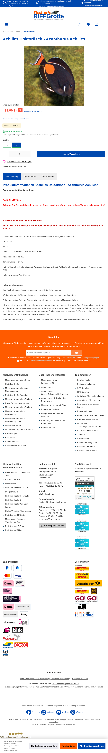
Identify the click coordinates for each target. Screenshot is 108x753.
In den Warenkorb (71, 154)
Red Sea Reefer (12, 384)
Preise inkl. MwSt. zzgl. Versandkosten (16, 119)
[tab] (12, 176)
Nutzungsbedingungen (90, 358)
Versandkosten (53, 719)
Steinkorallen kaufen (86, 384)
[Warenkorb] (103, 23)
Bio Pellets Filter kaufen (87, 430)
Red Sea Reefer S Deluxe (16, 488)
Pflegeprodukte (12, 492)
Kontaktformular (48, 427)
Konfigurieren (68, 746)
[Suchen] (79, 24)
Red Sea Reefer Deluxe (87, 419)
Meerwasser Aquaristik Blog (53, 405)
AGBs (74, 679)
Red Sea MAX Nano (14, 530)
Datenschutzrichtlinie (70, 358)
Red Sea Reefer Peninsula (17, 496)
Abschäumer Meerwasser (88, 400)
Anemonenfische (12, 441)
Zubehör (81, 434)
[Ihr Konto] (96, 24)
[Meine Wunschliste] (88, 24)
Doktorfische (10, 483)
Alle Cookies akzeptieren (92, 746)
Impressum (83, 679)
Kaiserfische (10, 437)
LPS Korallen (83, 392)
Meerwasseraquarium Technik (18, 399)
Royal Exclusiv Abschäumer (17, 403)
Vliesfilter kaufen (12, 480)
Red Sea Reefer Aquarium (17, 395)
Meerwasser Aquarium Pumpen (19, 429)
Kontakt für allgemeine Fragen (52, 502)
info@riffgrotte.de (46, 494)
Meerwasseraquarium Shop (17, 380)
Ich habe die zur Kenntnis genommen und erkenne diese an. (55, 361)
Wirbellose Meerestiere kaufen (90, 396)
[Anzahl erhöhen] (33, 154)
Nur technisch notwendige (44, 746)
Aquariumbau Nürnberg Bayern (91, 415)
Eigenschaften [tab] (30, 176)
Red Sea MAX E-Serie (15, 515)
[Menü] (6, 24)
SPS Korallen (83, 388)
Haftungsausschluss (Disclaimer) (34, 679)
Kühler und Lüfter (85, 411)
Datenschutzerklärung (60, 679)
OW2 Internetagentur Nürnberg (65, 684)
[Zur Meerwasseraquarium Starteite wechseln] (54, 15)
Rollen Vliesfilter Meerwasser (18, 511)
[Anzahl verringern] (6, 154)
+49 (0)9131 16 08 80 (52, 483)
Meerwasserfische (13, 425)
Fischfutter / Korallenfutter (16, 445)
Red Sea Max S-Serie (14, 526)
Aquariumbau (47, 387)
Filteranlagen (11, 433)
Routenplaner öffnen (54, 525)
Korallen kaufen (84, 380)
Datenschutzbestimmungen (41, 361)
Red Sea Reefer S (13, 500)
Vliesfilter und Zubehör (87, 451)
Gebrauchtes (83, 438)
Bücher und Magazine (87, 442)
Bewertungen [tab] (48, 176)
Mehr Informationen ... (11, 750)
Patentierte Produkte (50, 409)
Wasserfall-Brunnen (86, 446)
